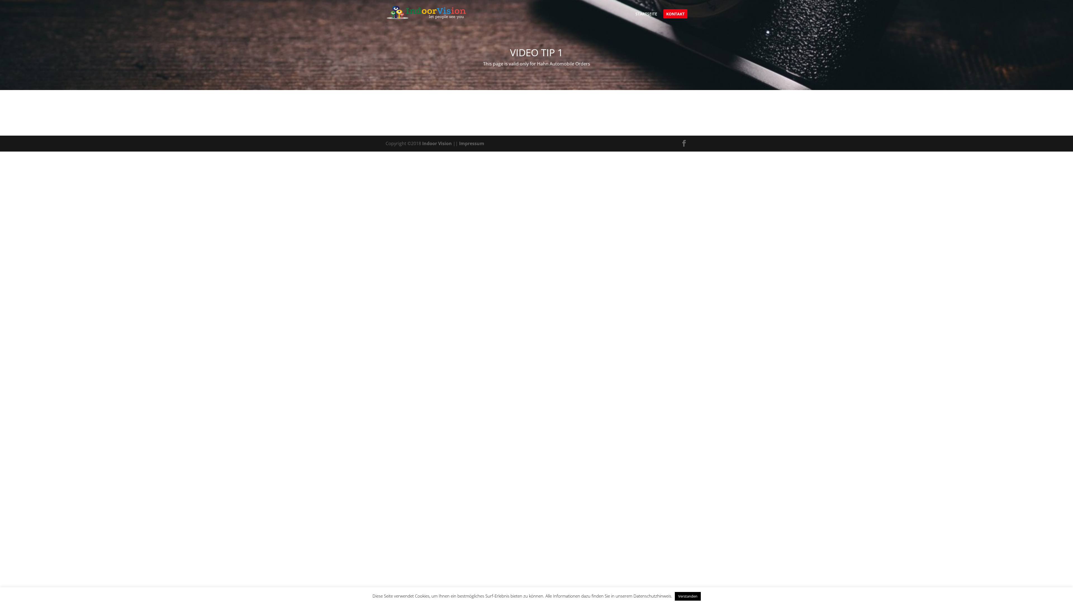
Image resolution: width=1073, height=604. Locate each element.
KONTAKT (675, 14)
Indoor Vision (437, 143)
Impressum (471, 143)
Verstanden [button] (687, 596)
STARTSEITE (646, 14)
